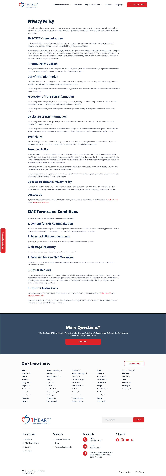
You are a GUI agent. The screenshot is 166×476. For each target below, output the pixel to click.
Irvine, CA (49, 379)
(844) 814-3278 (113, 200)
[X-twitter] (131, 439)
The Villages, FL (102, 379)
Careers (109, 5)
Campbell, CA (26, 386)
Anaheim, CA (25, 379)
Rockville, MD (101, 395)
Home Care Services (61, 5)
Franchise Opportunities (63, 447)
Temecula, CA (76, 395)
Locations (78, 5)
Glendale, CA (50, 373)
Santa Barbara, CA (77, 386)
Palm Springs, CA (52, 401)
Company (118, 5)
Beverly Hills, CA (26, 383)
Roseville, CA (76, 376)
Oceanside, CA (51, 398)
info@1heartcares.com (41, 202)
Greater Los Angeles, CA (54, 370)
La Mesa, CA (50, 386)
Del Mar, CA (25, 398)
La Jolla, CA (50, 383)
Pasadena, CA (76, 370)
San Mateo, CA (76, 383)
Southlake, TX (126, 383)
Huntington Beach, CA (53, 376)
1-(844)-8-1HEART (96, 441)
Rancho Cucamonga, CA (79, 373)
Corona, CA (25, 392)
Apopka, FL (100, 373)
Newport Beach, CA (53, 392)
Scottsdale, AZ (26, 373)
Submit (138, 420)
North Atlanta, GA (102, 389)
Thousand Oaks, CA (78, 398)
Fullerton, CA (25, 401)
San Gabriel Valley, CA (78, 379)
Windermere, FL (102, 383)
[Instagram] (122, 439)
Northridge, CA (51, 395)
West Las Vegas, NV (128, 370)
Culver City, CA (26, 395)
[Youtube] (127, 439)
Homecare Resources (62, 439)
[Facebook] (117, 439)
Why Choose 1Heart (92, 5)
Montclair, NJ (126, 376)
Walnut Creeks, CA (77, 401)
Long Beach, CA (51, 389)
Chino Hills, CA (26, 389)
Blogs (57, 443)
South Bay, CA (76, 389)
